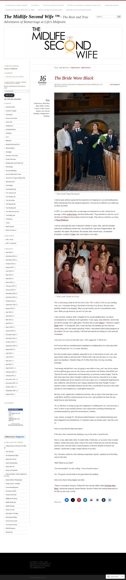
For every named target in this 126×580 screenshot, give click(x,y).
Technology (9, 185)
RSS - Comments (11, 243)
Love (42, 111)
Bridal (56, 326)
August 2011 (9, 394)
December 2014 (10, 256)
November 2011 (10, 383)
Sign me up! (9, 95)
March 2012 (9, 368)
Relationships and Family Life (14, 163)
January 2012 (10, 375)
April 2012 (9, 364)
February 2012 (10, 372)
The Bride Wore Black (73, 77)
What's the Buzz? (11, 230)
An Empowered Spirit (12, 455)
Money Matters (10, 148)
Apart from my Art (11, 459)
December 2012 (10, 334)
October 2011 (10, 387)
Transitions (9, 219)
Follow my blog (15, 423)
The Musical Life (11, 204)
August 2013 (9, 308)
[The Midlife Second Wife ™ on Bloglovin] (14, 438)
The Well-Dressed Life (12, 211)
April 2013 (9, 323)
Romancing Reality (11, 517)
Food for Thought (11, 111)
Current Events (10, 107)
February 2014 (10, 286)
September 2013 (11, 304)
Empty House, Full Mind (13, 483)
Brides (42, 106)
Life (18, 419)
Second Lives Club (11, 521)
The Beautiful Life (11, 189)
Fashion (46, 106)
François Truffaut (39, 108)
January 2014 (10, 290)
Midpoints (8, 140)
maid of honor (72, 214)
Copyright (35, 5)
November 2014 (10, 260)
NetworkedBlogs (13, 409)
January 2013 (10, 331)
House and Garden (11, 118)
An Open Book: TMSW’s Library (16, 5)
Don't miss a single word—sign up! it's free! (15, 83)
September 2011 (11, 390)
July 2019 (9, 252)
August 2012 (9, 349)
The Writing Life (10, 215)
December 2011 (10, 379)
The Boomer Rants (11, 524)
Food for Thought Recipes (53, 5)
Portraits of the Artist (12, 155)
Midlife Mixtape (10, 506)
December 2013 (10, 293)
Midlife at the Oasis (11, 498)
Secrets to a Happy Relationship (15, 178)
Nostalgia (8, 152)
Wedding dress (44, 113)
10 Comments (115, 84)
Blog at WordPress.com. (38, 577)
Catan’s (101, 323)
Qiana (73, 234)
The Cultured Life (11, 193)
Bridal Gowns (38, 103)
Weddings (47, 116)
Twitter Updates (12, 66)
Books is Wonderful (11, 470)
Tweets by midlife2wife (10, 68)
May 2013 (9, 319)
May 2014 (9, 275)
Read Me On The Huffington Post (78, 10)
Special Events (10, 181)
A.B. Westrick (10, 451)
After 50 (11, 420)
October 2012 (10, 342)
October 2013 (10, 301)
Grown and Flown (11, 494)
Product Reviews (11, 159)
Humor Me (9, 122)
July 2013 (9, 312)
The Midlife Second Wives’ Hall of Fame (19, 10)
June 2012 (9, 357)
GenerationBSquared (12, 487)
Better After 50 (10, 466)
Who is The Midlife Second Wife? (50, 10)
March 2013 (9, 327)
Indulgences (9, 126)
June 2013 (9, 316)
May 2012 (9, 360)
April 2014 (9, 278)
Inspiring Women (11, 129)
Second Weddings (93, 84)
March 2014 (9, 282)
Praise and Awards (112, 5)
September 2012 (11, 346)
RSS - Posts (9, 239)
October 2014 (10, 263)
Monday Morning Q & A (13, 144)
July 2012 (9, 353)
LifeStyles (9, 133)
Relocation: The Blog (12, 513)
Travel (8, 223)
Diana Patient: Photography (14, 480)
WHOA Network (10, 528)
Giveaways (9, 114)
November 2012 (10, 338)
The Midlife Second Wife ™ (32, 16)
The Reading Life (11, 208)
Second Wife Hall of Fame (13, 174)
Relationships (13, 419)
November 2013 (10, 297)
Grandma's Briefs (11, 491)
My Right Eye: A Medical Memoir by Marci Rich (84, 5)
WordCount (9, 532)
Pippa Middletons (62, 220)
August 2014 (9, 267)
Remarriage (82, 84)
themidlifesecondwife (69, 84)
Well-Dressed (10, 226)
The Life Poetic (10, 200)
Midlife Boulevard (11, 502)
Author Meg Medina (11, 463)
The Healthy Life (11, 196)
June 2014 (9, 271)
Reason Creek (10, 509)
